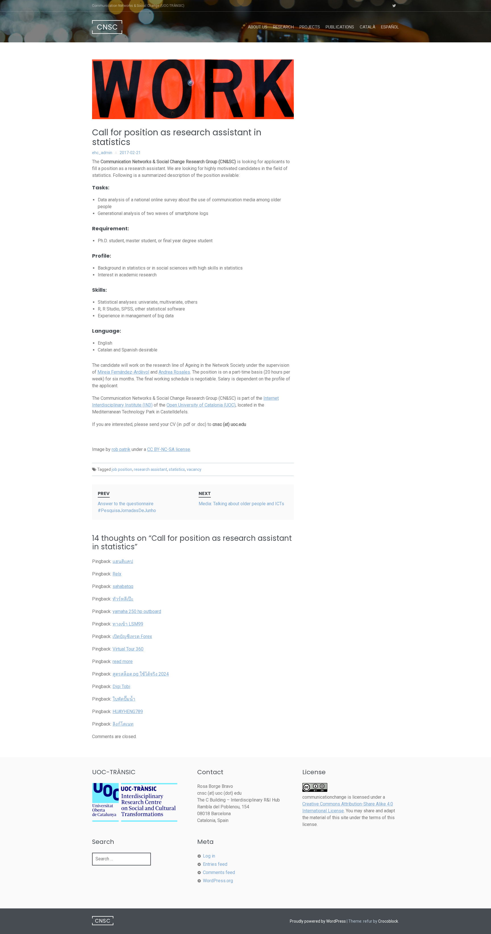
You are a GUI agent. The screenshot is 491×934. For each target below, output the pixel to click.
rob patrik (121, 449)
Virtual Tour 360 (128, 649)
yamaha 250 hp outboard (137, 611)
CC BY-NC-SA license (168, 449)
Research (283, 27)
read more (123, 661)
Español (390, 27)
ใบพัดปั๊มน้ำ (124, 699)
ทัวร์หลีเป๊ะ (123, 599)
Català (367, 27)
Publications (340, 27)
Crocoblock (388, 921)
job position (122, 469)
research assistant (150, 469)
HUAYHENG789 (128, 711)
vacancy (194, 469)
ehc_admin (102, 152)
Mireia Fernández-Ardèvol (123, 372)
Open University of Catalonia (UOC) (201, 405)
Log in (209, 856)
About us (257, 27)
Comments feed (219, 872)
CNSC (107, 27)
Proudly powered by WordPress (318, 921)
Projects (309, 27)
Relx (117, 574)
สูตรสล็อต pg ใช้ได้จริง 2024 (141, 674)
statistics (177, 469)
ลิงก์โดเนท (123, 724)
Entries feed (215, 864)
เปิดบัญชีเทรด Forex (132, 636)
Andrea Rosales (174, 372)
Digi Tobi (121, 686)
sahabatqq (123, 586)
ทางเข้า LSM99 (128, 624)
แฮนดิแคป (123, 561)
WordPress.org (218, 880)
